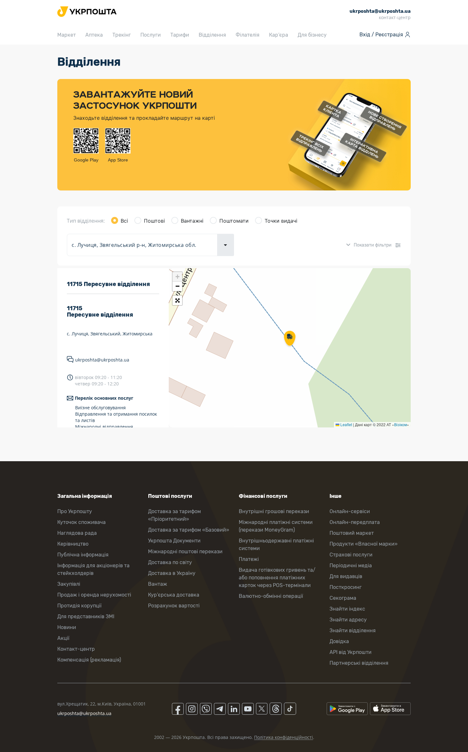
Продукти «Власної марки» (364, 544)
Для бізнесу (312, 35)
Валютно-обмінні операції (271, 596)
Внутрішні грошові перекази (274, 511)
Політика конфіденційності (283, 737)
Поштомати (234, 221)
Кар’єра (278, 35)
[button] (290, 339)
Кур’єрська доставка (173, 595)
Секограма (343, 598)
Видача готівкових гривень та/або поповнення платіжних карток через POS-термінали (277, 577)
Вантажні (192, 221)
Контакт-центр (76, 649)
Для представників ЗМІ (85, 616)
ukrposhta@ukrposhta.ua (102, 360)
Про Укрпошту (74, 511)
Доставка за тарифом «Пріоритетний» (174, 515)
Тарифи (179, 35)
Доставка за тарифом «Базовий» (188, 530)
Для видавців (346, 576)
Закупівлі (68, 584)
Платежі (249, 559)
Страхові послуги (351, 555)
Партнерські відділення (359, 663)
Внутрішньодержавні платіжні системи (276, 544)
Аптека (94, 35)
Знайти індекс (347, 609)
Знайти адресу (348, 620)
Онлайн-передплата (355, 522)
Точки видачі (281, 221)
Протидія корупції (79, 606)
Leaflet (345, 424)
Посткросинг (346, 587)
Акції (63, 638)
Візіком (400, 424)
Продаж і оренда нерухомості (94, 595)
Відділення (212, 35)
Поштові (154, 221)
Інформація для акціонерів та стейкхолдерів (93, 569)
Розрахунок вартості (174, 606)
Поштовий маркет (352, 533)
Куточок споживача (81, 522)
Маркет (66, 35)
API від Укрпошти (351, 652)
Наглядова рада (77, 533)
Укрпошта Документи (174, 541)
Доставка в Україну (171, 573)
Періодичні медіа (351, 565)
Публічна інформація (83, 555)
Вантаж (157, 584)
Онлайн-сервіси (350, 511)
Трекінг (121, 35)
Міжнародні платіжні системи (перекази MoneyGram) (276, 526)
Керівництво (73, 544)
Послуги (150, 35)
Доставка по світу (170, 562)
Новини (66, 627)
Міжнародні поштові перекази (185, 551)
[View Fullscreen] (177, 300)
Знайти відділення (353, 630)
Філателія (247, 35)
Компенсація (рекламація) (89, 660)
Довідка (339, 641)
